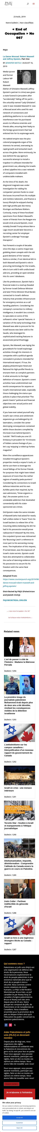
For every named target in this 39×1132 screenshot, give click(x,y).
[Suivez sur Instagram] (10, 1025)
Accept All (19, 1117)
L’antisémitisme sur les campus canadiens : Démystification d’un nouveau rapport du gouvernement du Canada (18, 750)
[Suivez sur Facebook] (6, 1025)
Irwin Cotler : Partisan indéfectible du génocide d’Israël (16, 904)
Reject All (19, 1128)
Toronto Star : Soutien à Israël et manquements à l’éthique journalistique (18, 826)
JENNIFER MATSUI (13, 63)
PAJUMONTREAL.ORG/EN (15, 600)
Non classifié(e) (26, 22)
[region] (19, 1115)
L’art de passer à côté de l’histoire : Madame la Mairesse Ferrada (19, 662)
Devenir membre (11, 1084)
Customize (19, 1123)
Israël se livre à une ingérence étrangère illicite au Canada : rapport (19, 940)
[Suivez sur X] (14, 1025)
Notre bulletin (12, 22)
